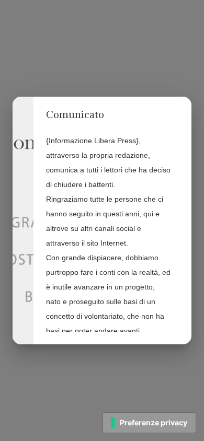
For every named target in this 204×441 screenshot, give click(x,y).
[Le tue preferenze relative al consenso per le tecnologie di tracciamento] (149, 423)
